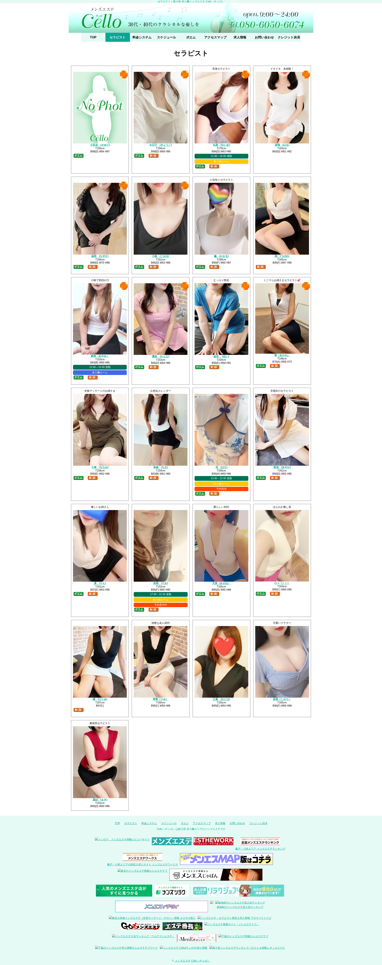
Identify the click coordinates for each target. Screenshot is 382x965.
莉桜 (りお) (160, 583)
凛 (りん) (100, 583)
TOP (93, 37)
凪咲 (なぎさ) (99, 256)
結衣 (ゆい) (221, 356)
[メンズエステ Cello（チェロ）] (191, 18)
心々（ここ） (282, 582)
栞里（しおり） (282, 699)
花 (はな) (221, 467)
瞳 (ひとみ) (100, 699)
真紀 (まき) (100, 799)
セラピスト (118, 37)
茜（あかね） (282, 355)
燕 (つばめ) (282, 256)
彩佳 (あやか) (282, 467)
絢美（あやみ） (100, 355)
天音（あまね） (221, 583)
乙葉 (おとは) (221, 699)
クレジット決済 (289, 37)
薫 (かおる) (221, 256)
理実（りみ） (160, 699)
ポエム (191, 37)
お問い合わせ (264, 37)
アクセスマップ (215, 37)
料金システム (142, 37)
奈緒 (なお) (160, 467)
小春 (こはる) (160, 256)
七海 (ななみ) (99, 467)
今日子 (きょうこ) (160, 144)
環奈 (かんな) (160, 356)
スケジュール (166, 37)
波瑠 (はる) (282, 144)
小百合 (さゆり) (100, 144)
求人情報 (240, 37)
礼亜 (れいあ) (221, 144)
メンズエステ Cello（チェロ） (192, 960)
